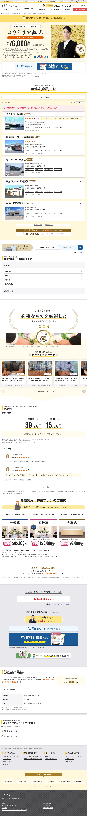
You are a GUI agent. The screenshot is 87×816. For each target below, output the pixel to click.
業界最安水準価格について (20, 75)
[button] (17, 56)
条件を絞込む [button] (45, 97)
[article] (43, 458)
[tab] (7, 1)
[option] (43, 731)
